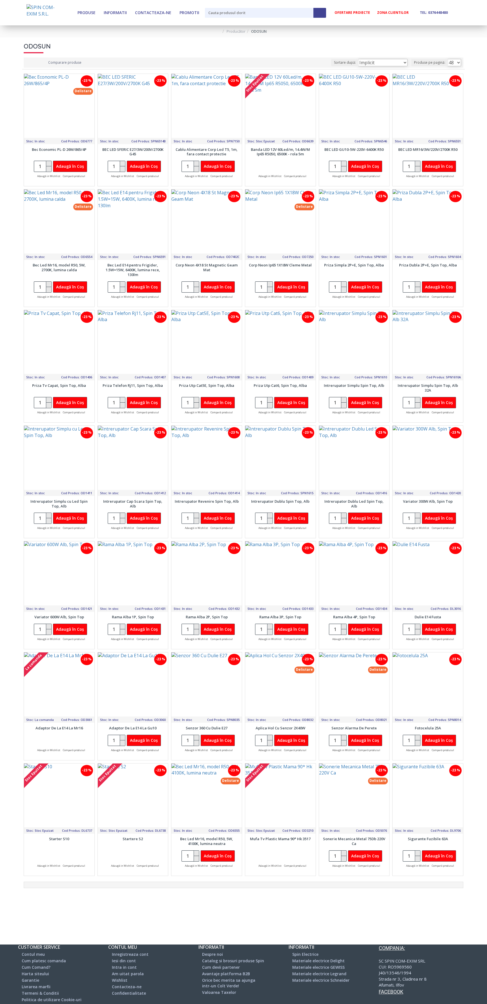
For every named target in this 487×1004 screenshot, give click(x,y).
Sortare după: (345, 62)
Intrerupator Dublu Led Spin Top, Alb (354, 504)
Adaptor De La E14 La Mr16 (59, 728)
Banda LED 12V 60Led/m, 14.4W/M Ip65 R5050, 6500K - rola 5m (280, 152)
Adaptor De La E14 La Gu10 (132, 728)
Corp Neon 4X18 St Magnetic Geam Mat (207, 267)
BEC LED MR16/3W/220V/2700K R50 (427, 149)
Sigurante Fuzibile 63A (428, 839)
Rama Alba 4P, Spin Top (354, 617)
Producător (236, 31)
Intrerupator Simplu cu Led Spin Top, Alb (59, 504)
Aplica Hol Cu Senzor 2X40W (280, 728)
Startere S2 (133, 839)
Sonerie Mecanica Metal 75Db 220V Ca (354, 841)
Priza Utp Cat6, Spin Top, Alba (280, 385)
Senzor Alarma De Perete (354, 728)
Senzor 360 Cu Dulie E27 (206, 728)
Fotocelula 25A (428, 728)
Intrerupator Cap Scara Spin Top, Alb (132, 504)
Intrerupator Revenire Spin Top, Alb (207, 501)
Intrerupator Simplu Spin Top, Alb (354, 385)
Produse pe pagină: (429, 62)
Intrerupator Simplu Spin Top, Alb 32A (428, 388)
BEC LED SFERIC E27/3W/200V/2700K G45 (132, 152)
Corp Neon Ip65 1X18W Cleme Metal (280, 265)
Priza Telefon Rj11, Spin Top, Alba (133, 385)
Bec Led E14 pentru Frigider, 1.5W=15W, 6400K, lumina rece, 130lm (133, 270)
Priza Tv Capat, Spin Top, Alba (59, 385)
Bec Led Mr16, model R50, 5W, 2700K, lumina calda (59, 267)
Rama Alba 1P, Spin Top (133, 617)
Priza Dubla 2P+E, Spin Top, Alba (428, 265)
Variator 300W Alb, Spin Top (428, 501)
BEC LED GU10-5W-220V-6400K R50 (354, 149)
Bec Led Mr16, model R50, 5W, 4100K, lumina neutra (206, 841)
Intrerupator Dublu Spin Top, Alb (280, 501)
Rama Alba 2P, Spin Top (207, 617)
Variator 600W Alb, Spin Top (59, 617)
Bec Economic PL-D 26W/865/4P (59, 149)
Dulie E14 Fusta (428, 617)
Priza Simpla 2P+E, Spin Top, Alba (354, 265)
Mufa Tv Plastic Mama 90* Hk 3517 (280, 839)
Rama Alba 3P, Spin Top (280, 617)
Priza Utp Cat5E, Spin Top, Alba (206, 385)
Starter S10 (59, 839)
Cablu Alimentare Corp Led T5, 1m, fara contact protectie (207, 152)
